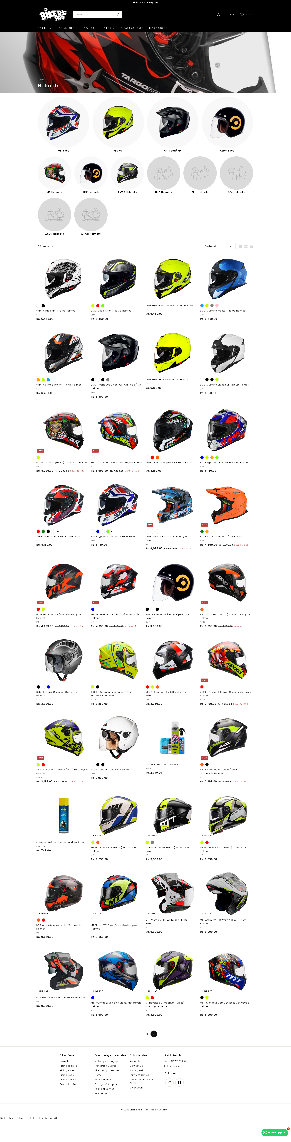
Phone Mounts (103, 1079)
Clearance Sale (131, 28)
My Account (158, 28)
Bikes (108, 28)
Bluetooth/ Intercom (107, 1070)
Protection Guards (106, 1065)
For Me (43, 28)
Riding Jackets (68, 1065)
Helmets (64, 1061)
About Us (135, 1061)
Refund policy (103, 1093)
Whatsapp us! (277, 1132)
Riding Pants (67, 1070)
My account (137, 1087)
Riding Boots (67, 1074)
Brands (89, 28)
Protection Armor (70, 1084)
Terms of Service (104, 1088)
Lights (98, 1074)
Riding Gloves (68, 1079)
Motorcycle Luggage (107, 1061)
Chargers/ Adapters (107, 1084)
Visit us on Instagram (145, 2)
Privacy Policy (138, 1070)
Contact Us (136, 1065)
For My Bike (66, 28)
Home (41, 79)
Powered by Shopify (156, 1109)
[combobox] (97, 14)
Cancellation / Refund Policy (142, 1081)
